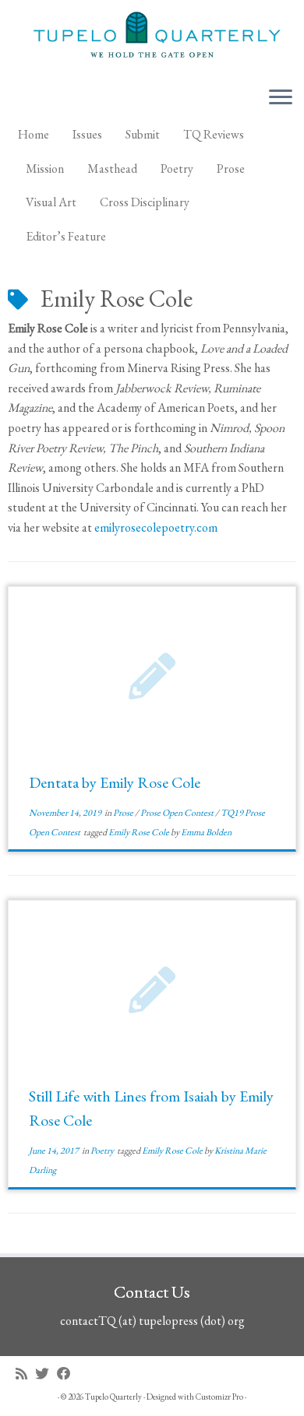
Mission (45, 168)
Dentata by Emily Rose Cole (114, 782)
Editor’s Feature (66, 236)
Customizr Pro (219, 1396)
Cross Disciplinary (144, 202)
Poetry (177, 168)
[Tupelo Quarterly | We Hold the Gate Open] (152, 37)
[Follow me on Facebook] (68, 1373)
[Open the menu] (280, 98)
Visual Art (51, 202)
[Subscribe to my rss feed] (25, 1373)
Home (33, 134)
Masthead (112, 168)
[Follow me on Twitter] (46, 1373)
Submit (142, 134)
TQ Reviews (213, 134)
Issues (87, 134)
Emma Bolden (206, 832)
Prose (231, 168)
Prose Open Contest (177, 812)
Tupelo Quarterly (113, 1396)
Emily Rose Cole (139, 832)
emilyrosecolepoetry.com (155, 527)
